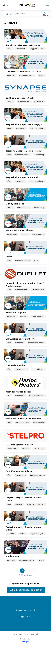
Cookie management (25, 610)
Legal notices (25, 616)
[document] (25, 40)
